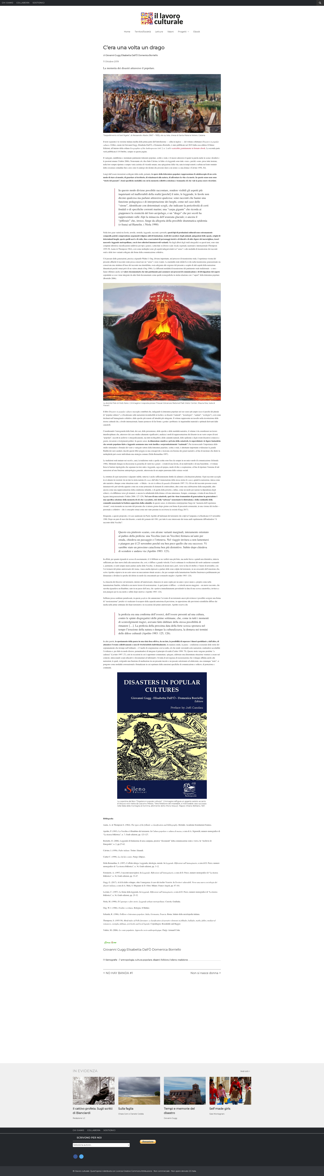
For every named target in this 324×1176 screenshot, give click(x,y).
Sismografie (111, 960)
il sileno (173, 960)
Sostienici (39, 3)
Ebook (196, 31)
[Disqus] (162, 1012)
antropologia (127, 960)
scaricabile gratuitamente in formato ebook (188, 148)
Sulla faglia (125, 1108)
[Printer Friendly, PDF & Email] (110, 942)
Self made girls (219, 1108)
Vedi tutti (244, 1071)
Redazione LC (79, 1118)
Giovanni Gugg (170, 1118)
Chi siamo (7, 3)
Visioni (170, 31)
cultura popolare (143, 960)
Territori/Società (143, 31)
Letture (159, 31)
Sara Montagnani (216, 1114)
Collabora (22, 3)
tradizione (183, 960)
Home (127, 31)
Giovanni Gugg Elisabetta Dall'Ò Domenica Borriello (131, 55)
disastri (156, 960)
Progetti (182, 31)
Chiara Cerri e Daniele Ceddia (131, 1114)
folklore (165, 960)
